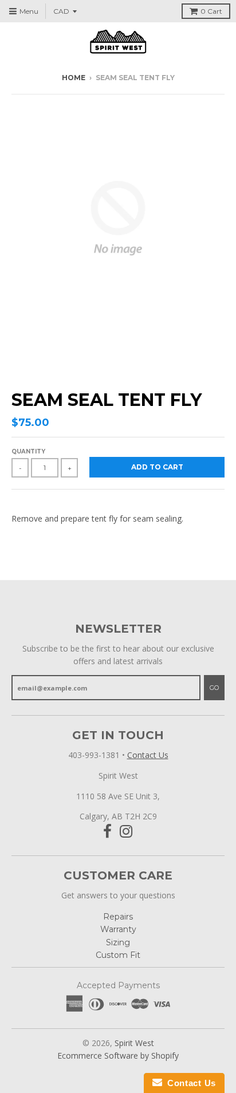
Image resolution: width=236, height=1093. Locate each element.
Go (214, 688)
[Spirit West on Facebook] (107, 831)
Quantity (28, 451)
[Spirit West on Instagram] (126, 831)
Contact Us (147, 754)
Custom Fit (118, 955)
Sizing (118, 942)
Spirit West (134, 1042)
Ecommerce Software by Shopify (118, 1055)
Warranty (118, 929)
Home (73, 77)
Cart (211, 11)
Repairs (118, 917)
